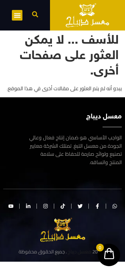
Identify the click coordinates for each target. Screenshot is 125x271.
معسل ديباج (79, 251)
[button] (35, 14)
